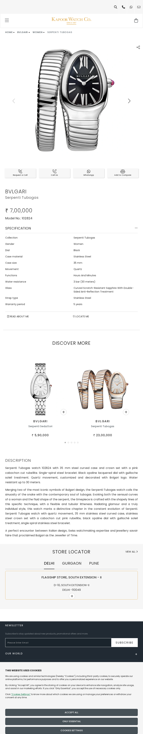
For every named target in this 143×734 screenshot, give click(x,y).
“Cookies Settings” (21, 694)
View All (130, 551)
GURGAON (71, 563)
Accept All (71, 712)
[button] (65, 442)
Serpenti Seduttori (40, 426)
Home (9, 32)
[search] (115, 7)
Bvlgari (22, 32)
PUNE (94, 563)
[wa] (131, 7)
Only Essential (71, 721)
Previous (14, 101)
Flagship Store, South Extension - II (71, 577)
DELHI (49, 563)
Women (38, 32)
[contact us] (138, 7)
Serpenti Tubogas (102, 426)
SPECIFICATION (18, 228)
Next (129, 101)
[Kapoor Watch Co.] (71, 21)
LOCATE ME (82, 316)
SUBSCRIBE (124, 643)
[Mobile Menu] (7, 21)
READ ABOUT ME (19, 316)
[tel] (123, 7)
